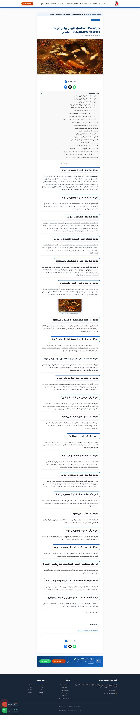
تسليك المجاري (65, 696)
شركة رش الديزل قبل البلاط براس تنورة (85, 128)
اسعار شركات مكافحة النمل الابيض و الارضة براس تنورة (80, 154)
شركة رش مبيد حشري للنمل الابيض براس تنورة (83, 148)
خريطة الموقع (45, 4)
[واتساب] (74, 87)
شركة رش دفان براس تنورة (88, 142)
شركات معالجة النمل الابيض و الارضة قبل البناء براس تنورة (80, 119)
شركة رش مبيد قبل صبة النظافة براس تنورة (84, 122)
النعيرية (30, 692)
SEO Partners (62, 710)
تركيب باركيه (61, 4)
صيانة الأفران (65, 690)
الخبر (42, 687)
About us (53, 4)
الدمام (30, 685)
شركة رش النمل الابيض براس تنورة (86, 145)
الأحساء (41, 685)
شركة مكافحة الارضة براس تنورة (87, 102)
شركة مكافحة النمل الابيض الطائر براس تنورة (83, 107)
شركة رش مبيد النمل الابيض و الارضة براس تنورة (82, 113)
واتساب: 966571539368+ (108, 693)
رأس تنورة (41, 695)
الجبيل (30, 687)
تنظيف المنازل (65, 687)
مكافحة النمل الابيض (72, 4)
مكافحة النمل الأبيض (63, 698)
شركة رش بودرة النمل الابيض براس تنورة (85, 110)
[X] (70, 87)
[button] (70, 93)
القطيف (41, 690)
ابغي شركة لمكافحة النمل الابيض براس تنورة (83, 139)
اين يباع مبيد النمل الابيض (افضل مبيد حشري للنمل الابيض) (80, 151)
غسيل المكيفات (65, 693)
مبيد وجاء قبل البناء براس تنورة (87, 131)
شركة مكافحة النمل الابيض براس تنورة (85, 96)
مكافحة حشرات (92, 4)
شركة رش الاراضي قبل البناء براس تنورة (85, 125)
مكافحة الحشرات (64, 685)
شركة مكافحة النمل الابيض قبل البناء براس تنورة (82, 116)
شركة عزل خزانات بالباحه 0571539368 (88, 630)
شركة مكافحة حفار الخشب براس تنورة (85, 134)
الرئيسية (99, 14)
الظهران (30, 690)
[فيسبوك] (65, 87)
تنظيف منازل (83, 4)
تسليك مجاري (102, 4)
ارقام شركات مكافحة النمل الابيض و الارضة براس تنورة (81, 157)
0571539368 (26, 4)
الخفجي (41, 692)
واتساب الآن (44, 661)
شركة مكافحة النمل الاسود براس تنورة (85, 137)
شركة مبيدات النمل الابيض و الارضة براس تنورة (83, 104)
